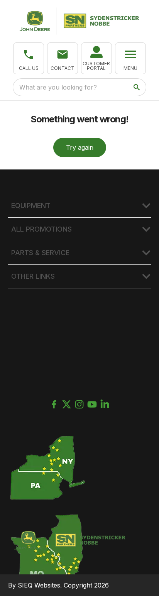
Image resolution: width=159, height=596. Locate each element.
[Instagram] (79, 404)
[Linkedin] (105, 404)
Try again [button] (79, 147)
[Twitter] (66, 404)
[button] (28, 58)
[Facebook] (54, 404)
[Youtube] (92, 404)
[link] (96, 58)
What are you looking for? (58, 87)
